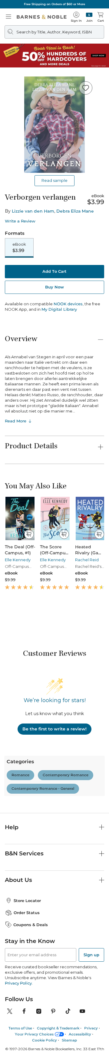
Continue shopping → (23, 80)
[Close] (8, 42)
